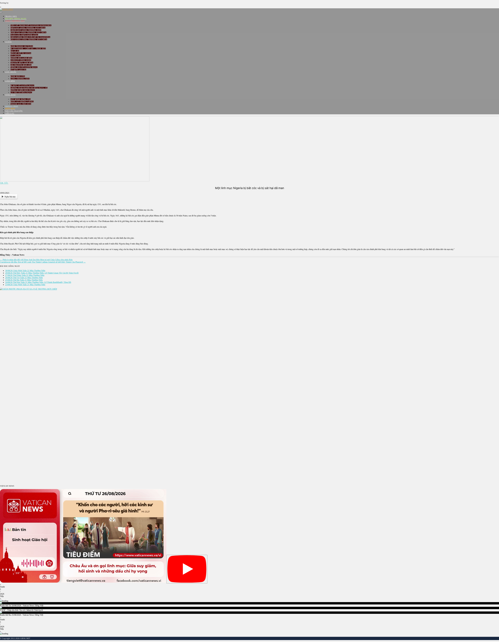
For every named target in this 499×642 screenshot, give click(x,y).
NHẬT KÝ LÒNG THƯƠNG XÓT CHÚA (27, 28)
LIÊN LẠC (9, 113)
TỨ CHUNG (15, 56)
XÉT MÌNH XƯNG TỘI (20, 99)
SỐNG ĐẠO (10, 95)
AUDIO (8, 42)
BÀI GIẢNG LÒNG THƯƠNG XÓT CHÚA (28, 39)
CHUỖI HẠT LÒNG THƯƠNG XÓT (25, 30)
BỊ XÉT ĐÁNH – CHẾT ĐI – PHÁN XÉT (28, 49)
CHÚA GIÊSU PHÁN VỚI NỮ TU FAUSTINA (30, 37)
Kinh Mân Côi (17, 76)
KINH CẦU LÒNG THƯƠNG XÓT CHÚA (28, 32)
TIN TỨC (4, 183)
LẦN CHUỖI (10, 72)
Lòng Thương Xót (19, 79)
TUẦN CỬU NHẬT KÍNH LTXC (24, 35)
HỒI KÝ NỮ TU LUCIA (20, 53)
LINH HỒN (10, 81)
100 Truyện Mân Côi (20, 65)
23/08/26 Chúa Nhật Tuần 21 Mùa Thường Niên (25, 285)
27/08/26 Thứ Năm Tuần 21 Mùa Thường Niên (24, 275)
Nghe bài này (10, 196)
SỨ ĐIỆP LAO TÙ (18, 70)
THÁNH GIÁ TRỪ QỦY (20, 104)
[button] (249, 585)
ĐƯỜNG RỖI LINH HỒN (21, 58)
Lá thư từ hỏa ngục (21, 92)
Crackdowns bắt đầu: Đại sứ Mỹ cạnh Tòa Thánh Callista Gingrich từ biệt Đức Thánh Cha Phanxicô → (43, 262)
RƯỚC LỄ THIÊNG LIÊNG (22, 102)
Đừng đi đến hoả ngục (22, 90)
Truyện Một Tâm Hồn (21, 63)
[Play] (186, 569)
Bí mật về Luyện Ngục (22, 85)
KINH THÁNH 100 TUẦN (21, 46)
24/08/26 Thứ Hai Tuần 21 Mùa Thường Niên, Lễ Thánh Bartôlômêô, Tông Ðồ (38, 282)
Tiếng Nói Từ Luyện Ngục (23, 67)
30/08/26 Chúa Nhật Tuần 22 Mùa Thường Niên (25, 270)
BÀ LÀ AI (14, 51)
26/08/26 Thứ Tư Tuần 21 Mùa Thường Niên (24, 277)
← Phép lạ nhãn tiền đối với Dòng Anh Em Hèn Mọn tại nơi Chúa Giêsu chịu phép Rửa (36, 260)
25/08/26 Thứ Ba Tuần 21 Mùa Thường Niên (24, 280)
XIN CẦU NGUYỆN (14, 111)
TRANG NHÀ (11, 16)
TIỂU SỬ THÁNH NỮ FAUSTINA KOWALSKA (30, 25)
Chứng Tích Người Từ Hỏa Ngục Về (28, 88)
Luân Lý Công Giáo (20, 60)
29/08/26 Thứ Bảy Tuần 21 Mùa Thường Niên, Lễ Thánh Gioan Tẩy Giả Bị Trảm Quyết (41, 273)
